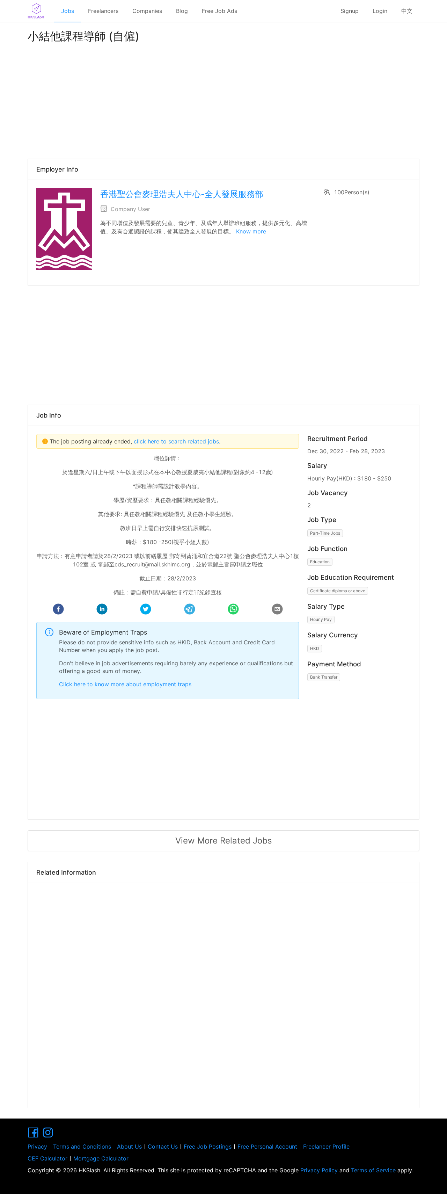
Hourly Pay (321, 619)
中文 (406, 10)
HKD (314, 648)
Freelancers (103, 10)
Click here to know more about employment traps (125, 684)
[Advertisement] (223, 99)
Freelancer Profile (326, 1146)
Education (320, 561)
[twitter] (145, 610)
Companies (147, 10)
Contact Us (163, 1146)
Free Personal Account (267, 1146)
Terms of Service (373, 1170)
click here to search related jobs (175, 441)
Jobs (67, 10)
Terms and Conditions (82, 1146)
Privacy (37, 1146)
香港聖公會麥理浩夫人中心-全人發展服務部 (181, 194)
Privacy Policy (319, 1170)
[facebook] (58, 610)
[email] (277, 610)
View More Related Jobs (223, 840)
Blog (182, 10)
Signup (349, 10)
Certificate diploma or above (337, 590)
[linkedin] (102, 610)
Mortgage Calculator (101, 1158)
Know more (251, 231)
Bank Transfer (323, 677)
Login (380, 10)
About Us (129, 1146)
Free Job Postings (208, 1146)
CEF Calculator (47, 1158)
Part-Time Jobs (325, 533)
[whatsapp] (233, 610)
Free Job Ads (219, 10)
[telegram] (189, 610)
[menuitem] (67, 11)
